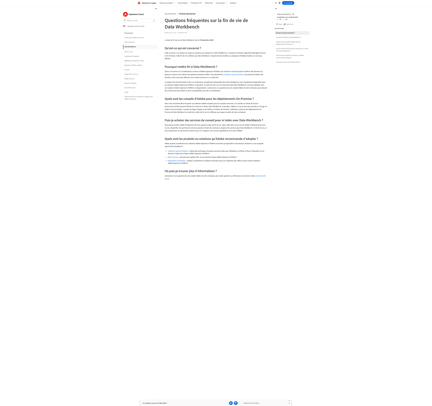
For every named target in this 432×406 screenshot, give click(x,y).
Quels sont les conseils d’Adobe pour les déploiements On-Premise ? (288, 43)
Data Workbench (130, 47)
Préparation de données (177, 161)
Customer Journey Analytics (234, 74)
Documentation (170, 14)
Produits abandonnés (187, 14)
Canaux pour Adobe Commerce (134, 38)
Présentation (128, 33)
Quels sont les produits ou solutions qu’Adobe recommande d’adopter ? (290, 56)
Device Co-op (128, 52)
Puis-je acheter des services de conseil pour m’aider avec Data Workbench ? (292, 50)
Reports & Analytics (130, 83)
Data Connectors (129, 42)
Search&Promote (129, 88)
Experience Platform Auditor (133, 65)
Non (286, 19)
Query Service (173, 157)
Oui (280, 19)
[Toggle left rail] (156, 9)
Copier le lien (289, 24)
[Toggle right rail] (275, 9)
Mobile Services (129, 79)
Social (126, 92)
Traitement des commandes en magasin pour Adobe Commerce (138, 98)
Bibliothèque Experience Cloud (134, 61)
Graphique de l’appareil (131, 56)
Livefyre (126, 70)
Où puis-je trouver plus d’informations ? (288, 62)
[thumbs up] (231, 403)
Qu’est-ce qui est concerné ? (285, 33)
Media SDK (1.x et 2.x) (131, 74)
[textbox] (139, 20)
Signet (280, 24)
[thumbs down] (236, 403)
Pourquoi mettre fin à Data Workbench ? (288, 37)
